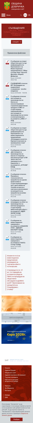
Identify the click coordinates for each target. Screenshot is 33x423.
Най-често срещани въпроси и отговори (11, 380)
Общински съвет (10, 372)
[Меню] (3, 15)
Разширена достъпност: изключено (25, 15)
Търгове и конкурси (11, 377)
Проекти (7, 386)
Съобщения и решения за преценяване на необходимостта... (16, 32)
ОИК (6, 397)
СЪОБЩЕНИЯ (16, 35)
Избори (7, 395)
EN (29, 15)
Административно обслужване (15, 375)
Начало (20, 30)
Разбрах (16, 419)
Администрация (10, 370)
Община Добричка (17, 6)
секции (15, 42)
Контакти (8, 390)
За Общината (9, 388)
